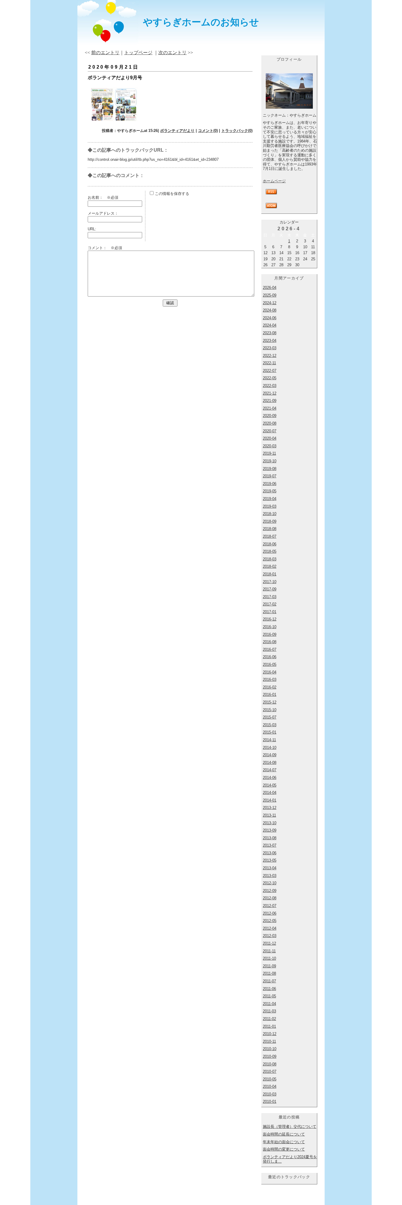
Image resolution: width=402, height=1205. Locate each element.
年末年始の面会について (284, 1142)
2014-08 (269, 762)
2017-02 (269, 604)
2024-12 (269, 303)
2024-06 (269, 318)
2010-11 (269, 1041)
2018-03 (269, 559)
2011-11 (269, 951)
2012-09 (269, 890)
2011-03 (269, 1011)
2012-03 (269, 935)
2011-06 (269, 988)
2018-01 (269, 574)
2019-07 (269, 476)
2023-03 (269, 348)
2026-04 (269, 287)
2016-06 (269, 657)
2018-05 (269, 551)
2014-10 (269, 747)
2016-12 (269, 619)
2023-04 (269, 340)
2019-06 (269, 483)
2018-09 (269, 521)
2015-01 (269, 732)
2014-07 (269, 770)
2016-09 (269, 634)
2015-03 (269, 725)
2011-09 (269, 966)
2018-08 (269, 529)
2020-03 (269, 446)
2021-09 (269, 400)
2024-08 (269, 310)
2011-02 (269, 1019)
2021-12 (269, 393)
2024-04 (269, 325)
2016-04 (269, 672)
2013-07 (269, 845)
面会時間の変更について (284, 1149)
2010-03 (269, 1094)
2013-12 (269, 807)
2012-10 (269, 883)
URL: (92, 229)
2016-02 (269, 687)
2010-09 (269, 1056)
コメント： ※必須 (105, 248)
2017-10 (269, 582)
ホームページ (274, 181)
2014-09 (269, 755)
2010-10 (269, 1049)
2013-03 (269, 875)
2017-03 (269, 597)
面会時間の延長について (284, 1134)
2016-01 (269, 694)
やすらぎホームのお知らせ (201, 22)
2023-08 (269, 333)
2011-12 (269, 943)
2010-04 (269, 1086)
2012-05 (269, 920)
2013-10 (269, 823)
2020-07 (269, 431)
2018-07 (269, 536)
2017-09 (269, 589)
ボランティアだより (177, 130)
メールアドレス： (103, 213)
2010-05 (269, 1079)
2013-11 (269, 815)
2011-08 (269, 973)
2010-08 (269, 1064)
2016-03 (269, 679)
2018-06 (269, 544)
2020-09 (269, 415)
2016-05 (269, 664)
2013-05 (269, 860)
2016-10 (269, 627)
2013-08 (269, 838)
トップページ (138, 52)
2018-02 (269, 566)
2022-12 (269, 355)
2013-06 (269, 853)
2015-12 (269, 702)
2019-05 (269, 491)
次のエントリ (172, 52)
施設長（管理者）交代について (289, 1126)
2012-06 (269, 913)
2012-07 (269, 905)
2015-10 (269, 710)
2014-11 (269, 740)
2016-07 (269, 649)
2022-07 (269, 370)
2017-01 (269, 612)
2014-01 (269, 800)
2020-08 (269, 423)
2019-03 (269, 506)
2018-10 (269, 514)
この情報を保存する (171, 193)
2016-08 (269, 642)
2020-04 (269, 438)
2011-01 (269, 1026)
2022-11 (269, 363)
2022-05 (269, 378)
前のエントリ (105, 52)
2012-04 (269, 928)
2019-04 (269, 498)
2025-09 (269, 295)
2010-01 (269, 1101)
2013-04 (269, 868)
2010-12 (269, 1034)
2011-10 (269, 958)
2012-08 (269, 898)
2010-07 (269, 1071)
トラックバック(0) (237, 130)
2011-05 (269, 996)
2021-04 (269, 408)
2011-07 (269, 981)
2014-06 (269, 777)
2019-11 (269, 453)
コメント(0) (208, 130)
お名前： (97, 197)
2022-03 (269, 385)
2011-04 (269, 1004)
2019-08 (269, 468)
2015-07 (269, 717)
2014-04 (269, 792)
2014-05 (269, 785)
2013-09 (269, 830)
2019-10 (269, 461)
